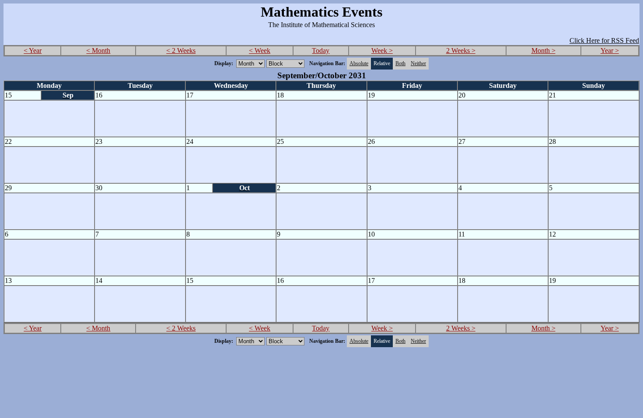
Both (400, 63)
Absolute (358, 63)
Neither (418, 63)
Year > (610, 50)
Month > (543, 50)
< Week (259, 50)
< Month (98, 50)
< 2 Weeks (181, 50)
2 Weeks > (460, 50)
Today (320, 50)
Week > (382, 50)
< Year (33, 50)
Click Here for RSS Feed (604, 40)
